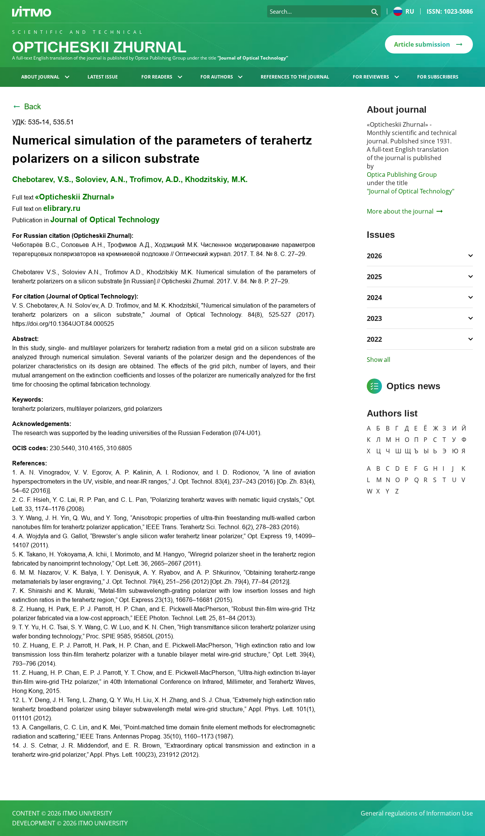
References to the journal (295, 77)
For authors (216, 77)
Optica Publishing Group (402, 174)
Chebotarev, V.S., (43, 179)
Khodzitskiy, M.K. (216, 179)
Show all (378, 359)
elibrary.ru (61, 208)
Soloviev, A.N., (101, 179)
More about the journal (400, 211)
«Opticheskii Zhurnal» (74, 197)
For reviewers (371, 77)
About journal (40, 77)
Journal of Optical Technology (105, 219)
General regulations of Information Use (417, 813)
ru (409, 11)
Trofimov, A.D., (156, 179)
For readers (156, 77)
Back (32, 106)
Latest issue (103, 77)
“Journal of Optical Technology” (252, 58)
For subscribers (437, 77)
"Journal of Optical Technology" (410, 191)
